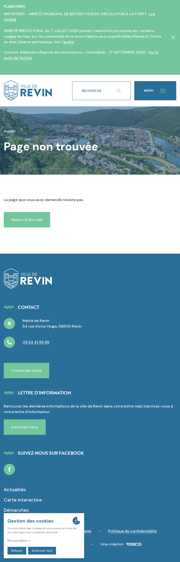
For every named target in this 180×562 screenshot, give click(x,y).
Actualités (15, 489)
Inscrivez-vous (24, 427)
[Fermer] (173, 37)
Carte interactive (23, 500)
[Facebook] (9, 469)
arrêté (68, 42)
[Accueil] (28, 90)
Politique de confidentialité (132, 531)
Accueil (9, 131)
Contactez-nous (26, 370)
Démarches (16, 510)
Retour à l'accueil (26, 219)
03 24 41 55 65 (35, 342)
